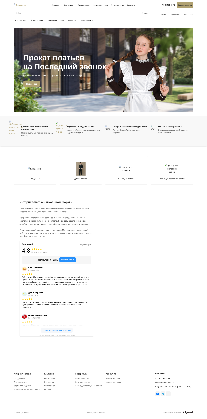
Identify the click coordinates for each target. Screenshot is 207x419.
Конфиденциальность (96, 412)
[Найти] (154, 13)
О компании (49, 378)
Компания (49, 374)
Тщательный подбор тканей (80, 127)
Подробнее (31, 84)
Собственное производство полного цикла (34, 128)
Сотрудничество (82, 382)
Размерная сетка (82, 378)
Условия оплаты (113, 378)
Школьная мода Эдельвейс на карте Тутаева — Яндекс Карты (57, 335)
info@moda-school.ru (164, 382)
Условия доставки (113, 382)
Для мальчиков (20, 382)
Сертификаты (50, 386)
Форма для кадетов (22, 386)
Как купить (111, 374)
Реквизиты (49, 382)
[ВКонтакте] (157, 393)
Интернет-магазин (22, 374)
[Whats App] (168, 393)
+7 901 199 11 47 (168, 5)
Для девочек (19, 378)
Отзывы (47, 389)
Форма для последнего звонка (27, 389)
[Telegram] (163, 393)
